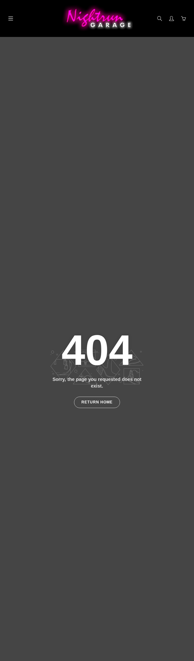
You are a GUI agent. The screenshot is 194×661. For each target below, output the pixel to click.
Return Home (97, 402)
